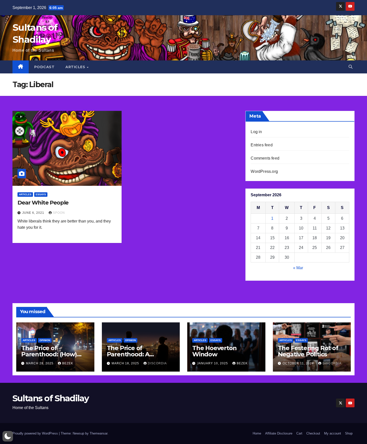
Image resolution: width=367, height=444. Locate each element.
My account (332, 433)
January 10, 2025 (213, 363)
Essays (41, 194)
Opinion (44, 340)
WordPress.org (264, 171)
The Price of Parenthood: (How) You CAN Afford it (49, 354)
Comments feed (265, 158)
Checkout (313, 433)
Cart (299, 433)
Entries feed (261, 145)
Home (257, 433)
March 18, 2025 (126, 363)
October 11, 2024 (299, 363)
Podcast (44, 67)
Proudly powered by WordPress (35, 433)
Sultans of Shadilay (50, 398)
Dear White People (42, 202)
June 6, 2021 (33, 213)
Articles (75, 67)
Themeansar (98, 433)
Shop (349, 433)
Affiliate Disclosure (278, 433)
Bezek (67, 363)
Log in (256, 132)
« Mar (298, 268)
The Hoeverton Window (214, 351)
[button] (351, 67)
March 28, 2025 (40, 363)
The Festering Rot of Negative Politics (308, 351)
